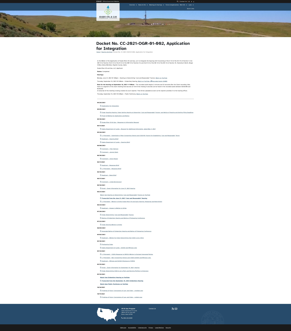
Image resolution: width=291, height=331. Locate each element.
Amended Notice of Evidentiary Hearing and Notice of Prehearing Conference (126, 231)
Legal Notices (159, 328)
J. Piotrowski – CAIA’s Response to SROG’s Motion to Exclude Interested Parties (127, 254)
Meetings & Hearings (155, 5)
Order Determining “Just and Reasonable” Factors (118, 215)
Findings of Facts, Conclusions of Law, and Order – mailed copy (122, 297)
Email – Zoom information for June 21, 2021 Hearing (118, 188)
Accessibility (132, 328)
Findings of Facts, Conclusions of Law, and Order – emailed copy (122, 290)
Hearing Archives (106, 52)
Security (168, 328)
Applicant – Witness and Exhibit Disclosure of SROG (118, 261)
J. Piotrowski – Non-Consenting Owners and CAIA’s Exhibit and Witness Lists (126, 258)
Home (98, 52)
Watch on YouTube (161, 78)
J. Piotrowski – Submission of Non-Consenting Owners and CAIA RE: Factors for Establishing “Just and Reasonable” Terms (141, 135)
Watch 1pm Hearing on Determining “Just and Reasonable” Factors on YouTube (125, 195)
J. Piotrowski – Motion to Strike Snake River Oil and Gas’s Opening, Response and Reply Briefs (132, 201)
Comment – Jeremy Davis (110, 152)
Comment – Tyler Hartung (110, 149)
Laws (190, 5)
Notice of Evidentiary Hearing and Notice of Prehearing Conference (123, 218)
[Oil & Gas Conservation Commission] (108, 12)
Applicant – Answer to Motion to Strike (114, 208)
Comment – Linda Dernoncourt (112, 182)
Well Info (182, 5)
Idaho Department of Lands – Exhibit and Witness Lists (119, 248)
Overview (132, 5)
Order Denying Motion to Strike (112, 225)
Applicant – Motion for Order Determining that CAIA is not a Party (123, 238)
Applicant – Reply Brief (109, 175)
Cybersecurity (142, 328)
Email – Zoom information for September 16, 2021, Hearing (121, 267)
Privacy (151, 328)
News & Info (142, 5)
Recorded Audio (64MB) (159, 81)
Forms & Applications (172, 5)
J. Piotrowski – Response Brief (111, 169)
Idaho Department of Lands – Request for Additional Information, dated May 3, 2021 (129, 129)
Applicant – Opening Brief (110, 139)
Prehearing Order (107, 244)
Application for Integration (110, 106)
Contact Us (152, 308)
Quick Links (190, 8)
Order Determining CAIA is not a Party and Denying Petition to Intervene (125, 271)
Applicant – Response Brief (110, 165)
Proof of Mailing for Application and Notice (115, 116)
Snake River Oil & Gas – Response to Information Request (120, 122)
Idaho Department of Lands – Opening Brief (116, 142)
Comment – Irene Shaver (110, 159)
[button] (178, 1)
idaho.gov (123, 328)
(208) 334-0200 (127, 318)
